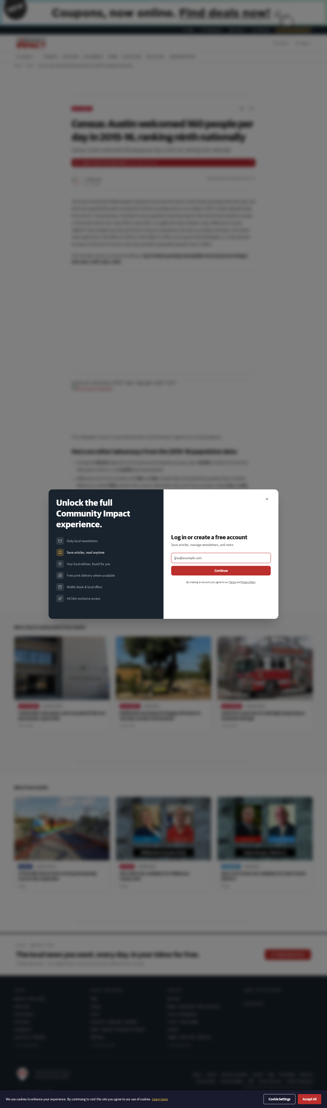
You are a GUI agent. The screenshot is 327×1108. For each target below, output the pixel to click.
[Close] (267, 499)
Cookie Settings (279, 1099)
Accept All (309, 1099)
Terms (232, 582)
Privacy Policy (248, 582)
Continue (221, 571)
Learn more (160, 1099)
